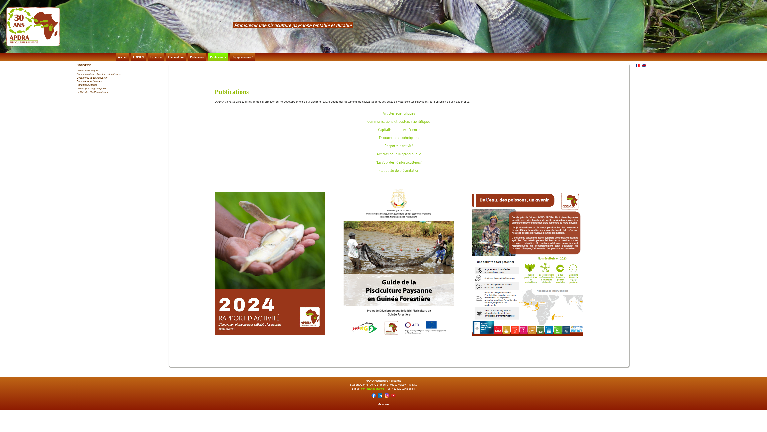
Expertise (156, 57)
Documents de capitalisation (92, 77)
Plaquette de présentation (398, 170)
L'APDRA (138, 57)
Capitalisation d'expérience (398, 129)
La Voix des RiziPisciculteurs (92, 92)
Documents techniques (89, 81)
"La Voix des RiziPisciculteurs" (399, 162)
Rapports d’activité (87, 84)
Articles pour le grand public (92, 88)
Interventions (176, 57)
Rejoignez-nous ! (242, 57)
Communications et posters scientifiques (98, 74)
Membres (383, 404)
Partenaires (197, 57)
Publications (218, 57)
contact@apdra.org (372, 388)
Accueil (122, 57)
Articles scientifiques (88, 70)
